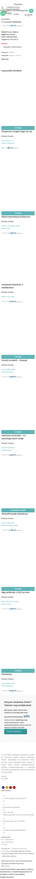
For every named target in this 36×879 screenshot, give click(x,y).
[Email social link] (17, 1)
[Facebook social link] (15, 1)
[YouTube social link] (21, 1)
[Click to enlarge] (5, 7)
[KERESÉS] (33, 7)
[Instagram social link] (19, 1)
